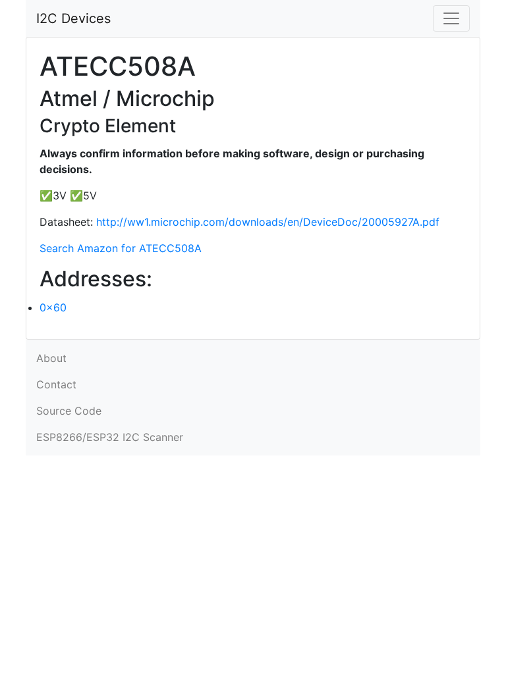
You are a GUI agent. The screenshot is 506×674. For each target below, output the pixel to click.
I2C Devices (73, 18)
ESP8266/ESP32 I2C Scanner (109, 437)
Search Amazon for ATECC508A (121, 248)
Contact (56, 384)
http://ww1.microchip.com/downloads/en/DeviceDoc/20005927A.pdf (267, 221)
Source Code (68, 410)
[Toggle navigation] (451, 18)
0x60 (53, 307)
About (51, 358)
